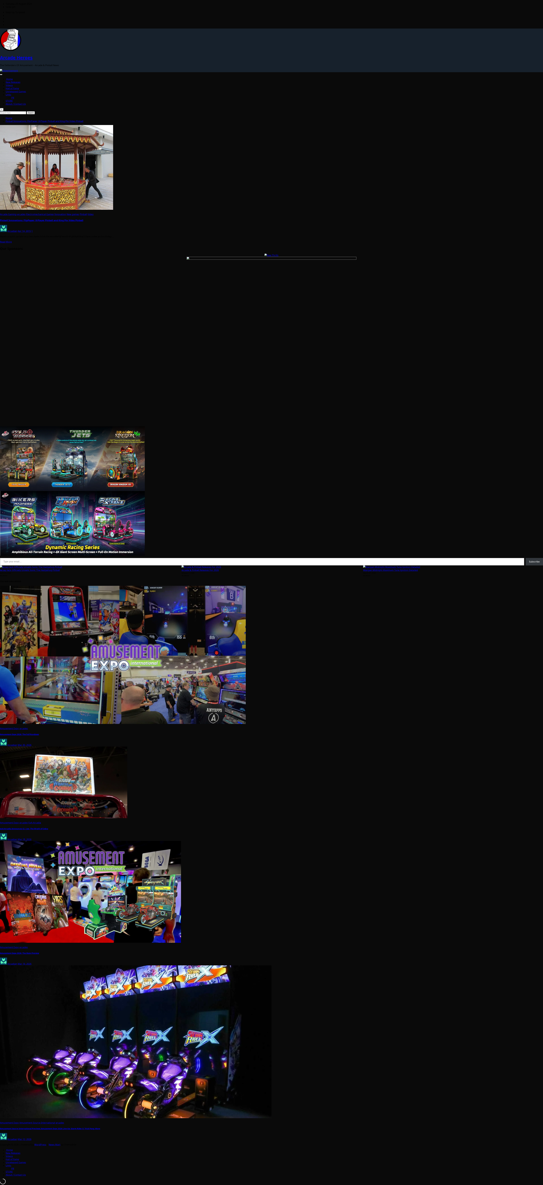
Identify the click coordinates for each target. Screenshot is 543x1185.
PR (12, 97)
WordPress (40, 1144)
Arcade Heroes (16, 58)
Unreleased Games (16, 91)
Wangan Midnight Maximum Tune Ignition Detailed (390, 570)
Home (9, 79)
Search (31, 113)
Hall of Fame (12, 88)
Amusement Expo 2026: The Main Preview (19, 953)
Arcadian (12, 231)
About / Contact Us (16, 104)
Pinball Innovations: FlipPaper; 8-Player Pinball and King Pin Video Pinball (44, 121)
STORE (9, 100)
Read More (6, 241)
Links (8, 94)
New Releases (13, 82)
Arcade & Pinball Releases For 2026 (200, 570)
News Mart (54, 1144)
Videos (9, 85)
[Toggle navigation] (1, 74)
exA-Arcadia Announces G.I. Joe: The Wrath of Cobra (24, 828)
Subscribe (534, 561)
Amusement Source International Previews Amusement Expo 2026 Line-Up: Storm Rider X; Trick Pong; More (50, 1128)
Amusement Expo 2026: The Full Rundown (19, 734)
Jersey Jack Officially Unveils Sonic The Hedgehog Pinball (30, 570)
